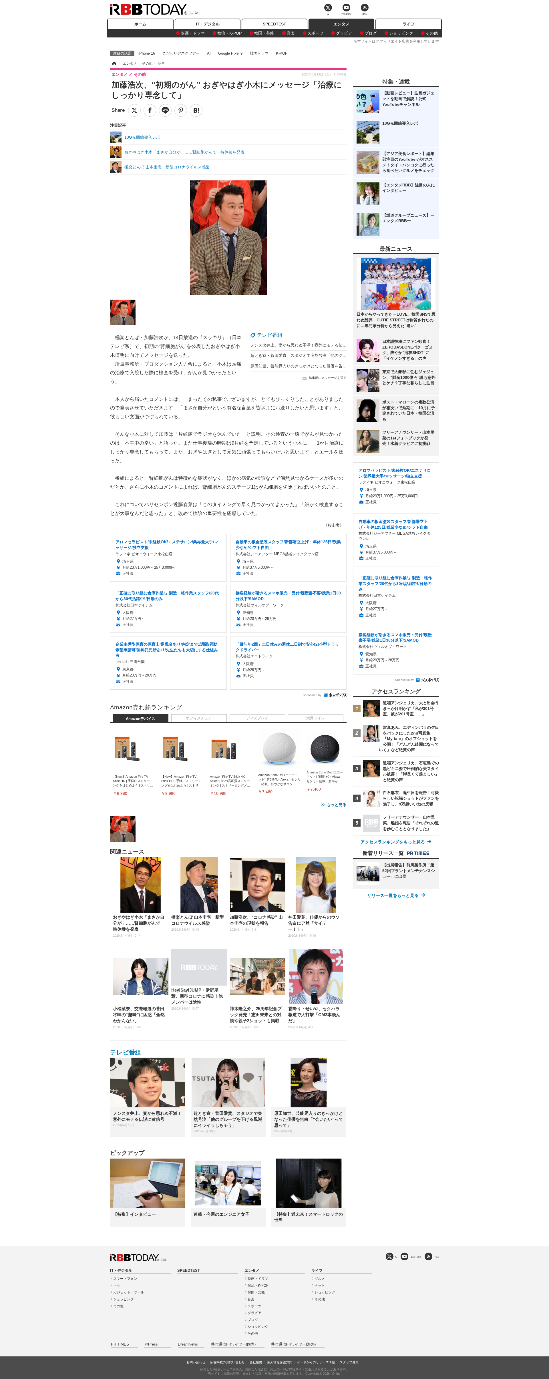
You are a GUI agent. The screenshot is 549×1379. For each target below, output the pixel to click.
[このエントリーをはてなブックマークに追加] (196, 110)
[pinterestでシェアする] (180, 110)
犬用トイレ (315, 718)
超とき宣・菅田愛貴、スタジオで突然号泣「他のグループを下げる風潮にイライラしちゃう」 (334, 355)
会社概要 (256, 1362)
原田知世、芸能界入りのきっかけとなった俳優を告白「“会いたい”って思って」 (321, 366)
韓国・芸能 (264, 33)
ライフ (409, 24)
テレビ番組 (270, 335)
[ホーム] (114, 63)
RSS (437, 1256)
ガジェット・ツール (128, 1292)
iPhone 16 (146, 53)
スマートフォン (125, 1279)
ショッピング (401, 33)
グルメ (320, 1279)
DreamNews (188, 1344)
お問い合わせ (195, 1362)
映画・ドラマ (193, 33)
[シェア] (150, 110)
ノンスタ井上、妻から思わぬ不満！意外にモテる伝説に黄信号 (306, 345)
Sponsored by (312, 695)
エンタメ (341, 24)
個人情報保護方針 (279, 1362)
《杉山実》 (334, 525)
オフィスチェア (199, 718)
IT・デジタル (208, 24)
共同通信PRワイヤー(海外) (293, 1344)
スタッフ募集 (349, 1362)
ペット (320, 1286)
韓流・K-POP (229, 33)
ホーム (140, 24)
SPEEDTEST (274, 24)
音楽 (291, 33)
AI (209, 53)
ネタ (116, 1286)
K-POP (282, 53)
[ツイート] (134, 110)
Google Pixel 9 (230, 53)
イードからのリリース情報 (316, 1362)
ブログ (371, 33)
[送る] (165, 110)
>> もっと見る (334, 804)
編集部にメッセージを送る (328, 377)
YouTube (416, 1256)
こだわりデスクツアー (181, 53)
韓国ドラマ (259, 53)
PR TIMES (120, 1344)
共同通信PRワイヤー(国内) (233, 1344)
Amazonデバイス (140, 719)
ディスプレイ (257, 718)
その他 (432, 33)
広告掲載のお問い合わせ (227, 1362)
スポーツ (315, 33)
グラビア (344, 33)
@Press (151, 1344)
